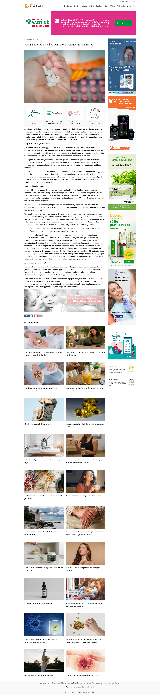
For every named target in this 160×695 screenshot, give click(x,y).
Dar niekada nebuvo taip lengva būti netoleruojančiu (83, 496)
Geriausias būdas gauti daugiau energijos (38, 675)
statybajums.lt (44, 683)
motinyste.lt (106, 683)
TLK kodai (121, 6)
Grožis (76, 6)
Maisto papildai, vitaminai (31, 39)
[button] (26, 316)
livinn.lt (92, 687)
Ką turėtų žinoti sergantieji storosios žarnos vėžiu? (83, 675)
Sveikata (99, 6)
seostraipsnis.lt (115, 683)
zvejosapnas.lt (97, 683)
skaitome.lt (78, 683)
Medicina (84, 6)
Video (129, 6)
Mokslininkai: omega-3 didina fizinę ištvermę (40, 424)
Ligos (106, 6)
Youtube (133, 1)
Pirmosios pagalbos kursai (81, 687)
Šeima (91, 6)
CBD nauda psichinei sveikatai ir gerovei (38, 604)
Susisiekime (121, 1)
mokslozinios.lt (87, 683)
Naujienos (68, 6)
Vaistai (112, 6)
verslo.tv (52, 683)
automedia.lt (70, 683)
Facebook (127, 1)
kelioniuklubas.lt (61, 683)
